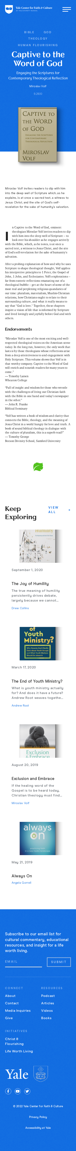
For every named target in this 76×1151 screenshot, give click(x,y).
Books (46, 1018)
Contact (12, 1003)
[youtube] (18, 1091)
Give (9, 1018)
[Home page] (28, 9)
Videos (47, 1010)
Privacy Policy (38, 1117)
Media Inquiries (18, 1010)
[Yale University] (17, 1073)
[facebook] (8, 1091)
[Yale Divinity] (41, 1074)
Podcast (48, 996)
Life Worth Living (19, 1051)
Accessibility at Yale (38, 1128)
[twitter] (27, 1091)
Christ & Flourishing (14, 1041)
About (10, 996)
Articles (47, 1003)
